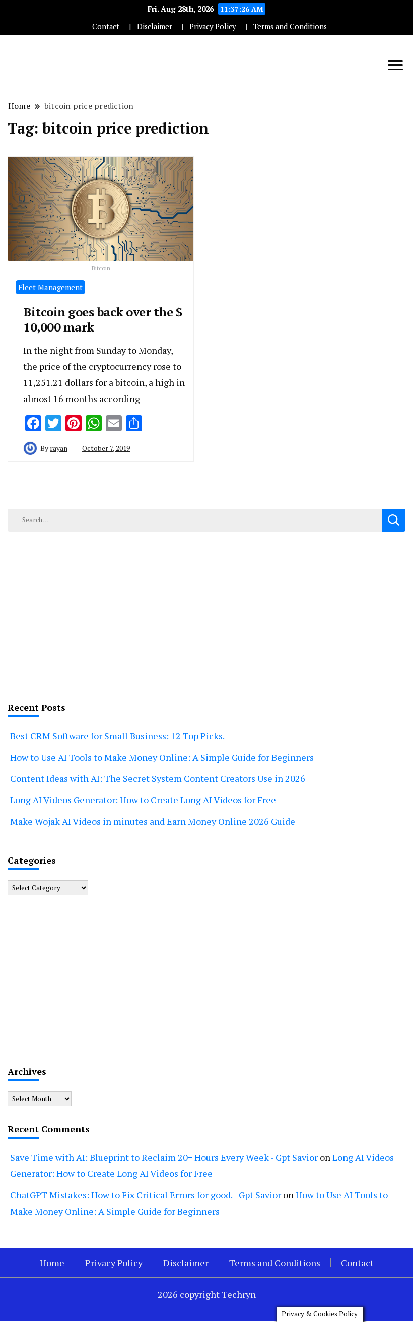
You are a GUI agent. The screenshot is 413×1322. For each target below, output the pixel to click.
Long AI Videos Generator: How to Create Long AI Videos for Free (143, 800)
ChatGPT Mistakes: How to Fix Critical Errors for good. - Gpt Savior (145, 1194)
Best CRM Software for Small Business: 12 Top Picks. (117, 736)
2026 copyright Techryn (207, 1294)
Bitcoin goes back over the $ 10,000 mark (102, 319)
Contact (105, 26)
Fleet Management (50, 287)
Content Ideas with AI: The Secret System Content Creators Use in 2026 (157, 778)
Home (52, 1263)
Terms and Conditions (290, 26)
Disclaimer (154, 26)
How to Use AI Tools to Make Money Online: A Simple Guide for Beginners (162, 757)
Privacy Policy (212, 26)
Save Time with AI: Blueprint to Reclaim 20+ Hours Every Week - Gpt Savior (164, 1157)
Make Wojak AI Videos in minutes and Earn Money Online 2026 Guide (152, 821)
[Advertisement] (206, 614)
